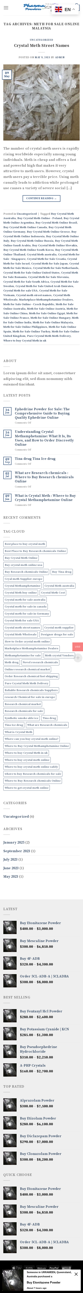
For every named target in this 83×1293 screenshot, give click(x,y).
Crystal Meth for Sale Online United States (31, 272)
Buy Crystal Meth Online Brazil (56, 222)
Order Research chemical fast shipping (31, 676)
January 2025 (13, 842)
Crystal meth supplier (59, 627)
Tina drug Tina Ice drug (35, 459)
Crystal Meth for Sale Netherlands (55, 268)
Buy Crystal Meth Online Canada (25, 227)
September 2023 (16, 851)
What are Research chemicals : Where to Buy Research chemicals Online (44, 477)
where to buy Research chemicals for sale (33, 774)
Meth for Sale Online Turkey (31, 331)
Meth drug (12, 662)
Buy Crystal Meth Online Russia (32, 241)
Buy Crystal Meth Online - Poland (39, 218)
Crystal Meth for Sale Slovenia (48, 277)
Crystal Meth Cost (53, 592)
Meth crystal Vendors (59, 655)
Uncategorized (41, 40)
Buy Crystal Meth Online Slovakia (54, 245)
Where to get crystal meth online (26, 788)
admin (60, 57)
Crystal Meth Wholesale (21, 634)
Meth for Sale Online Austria (46, 308)
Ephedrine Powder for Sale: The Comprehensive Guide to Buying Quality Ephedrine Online (42, 413)
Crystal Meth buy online (21, 592)
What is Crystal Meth (18, 732)
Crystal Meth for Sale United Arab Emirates (44, 286)
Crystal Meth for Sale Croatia (46, 259)
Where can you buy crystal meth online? (31, 739)
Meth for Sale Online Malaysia (53, 322)
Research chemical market (23, 704)
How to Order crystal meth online (27, 641)
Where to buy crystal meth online (27, 760)
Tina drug (49, 718)
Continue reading (41, 198)
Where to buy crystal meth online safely (31, 767)
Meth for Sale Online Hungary (50, 318)
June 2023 (11, 868)
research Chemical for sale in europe (30, 697)
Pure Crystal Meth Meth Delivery (49, 336)
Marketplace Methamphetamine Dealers (46, 299)
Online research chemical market (27, 669)
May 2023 (10, 876)
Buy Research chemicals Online (26, 572)
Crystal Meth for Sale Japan (49, 263)
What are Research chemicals (47, 725)
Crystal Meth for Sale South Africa (26, 281)
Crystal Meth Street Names (41, 45)
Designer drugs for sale (57, 634)
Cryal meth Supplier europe (23, 579)
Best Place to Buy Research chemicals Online (35, 551)
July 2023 (10, 859)
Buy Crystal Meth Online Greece (48, 231)
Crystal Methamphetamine (22, 586)
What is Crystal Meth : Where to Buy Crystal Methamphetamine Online (45, 498)
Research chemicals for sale (24, 711)
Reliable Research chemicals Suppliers (31, 690)
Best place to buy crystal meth (25, 544)
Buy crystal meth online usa (23, 565)
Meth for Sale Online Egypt (47, 313)
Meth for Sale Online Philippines (25, 327)
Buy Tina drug (61, 572)
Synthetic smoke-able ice (21, 718)
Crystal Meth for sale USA (20, 290)
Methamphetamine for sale (23, 655)
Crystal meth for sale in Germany (27, 613)
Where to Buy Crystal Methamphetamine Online (37, 746)
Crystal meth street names (34, 295)
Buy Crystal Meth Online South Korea (28, 250)
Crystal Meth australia (41, 254)
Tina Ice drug (14, 725)
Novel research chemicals (40, 662)
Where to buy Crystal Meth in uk (24, 340)
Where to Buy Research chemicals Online (33, 780)
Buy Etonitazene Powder (43, 1282)
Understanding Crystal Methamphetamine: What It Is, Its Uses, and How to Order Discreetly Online (44, 438)
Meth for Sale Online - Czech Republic (28, 304)
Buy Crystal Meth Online (21, 558)
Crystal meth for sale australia (25, 599)
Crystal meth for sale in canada (25, 606)
